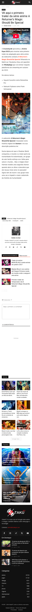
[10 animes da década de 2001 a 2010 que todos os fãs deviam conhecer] (6, 544)
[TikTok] (17, 247)
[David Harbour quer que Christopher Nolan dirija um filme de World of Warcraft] (8, 385)
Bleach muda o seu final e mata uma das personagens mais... (8, 433)
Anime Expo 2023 (7, 220)
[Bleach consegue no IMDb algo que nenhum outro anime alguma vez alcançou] (23, 405)
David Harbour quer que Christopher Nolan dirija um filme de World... (8, 393)
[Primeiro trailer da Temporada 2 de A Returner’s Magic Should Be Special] (6, 282)
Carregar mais (15, 439)
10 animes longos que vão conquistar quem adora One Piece (15, 479)
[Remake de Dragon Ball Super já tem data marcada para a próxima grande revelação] (16, 457)
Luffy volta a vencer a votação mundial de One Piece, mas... (23, 433)
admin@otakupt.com (14, 527)
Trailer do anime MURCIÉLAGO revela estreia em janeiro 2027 (21, 262)
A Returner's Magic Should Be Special (16, 218)
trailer (21, 220)
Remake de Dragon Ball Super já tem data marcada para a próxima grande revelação (16, 460)
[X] (21, 247)
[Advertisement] (16, 198)
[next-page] (6, 290)
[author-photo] (16, 235)
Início (3, 7)
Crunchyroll (15, 220)
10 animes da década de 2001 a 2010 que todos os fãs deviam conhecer (21, 543)
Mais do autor (23, 255)
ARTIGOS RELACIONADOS (10, 255)
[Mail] (14, 247)
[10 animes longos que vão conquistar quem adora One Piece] (16, 475)
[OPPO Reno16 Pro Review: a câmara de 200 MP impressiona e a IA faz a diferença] (6, 562)
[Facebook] (6, 247)
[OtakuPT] (16, 3)
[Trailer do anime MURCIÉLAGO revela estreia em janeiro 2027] (6, 262)
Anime (7, 7)
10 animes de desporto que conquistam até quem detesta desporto (20, 552)
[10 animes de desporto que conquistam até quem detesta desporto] (6, 553)
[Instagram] (10, 247)
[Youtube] (25, 247)
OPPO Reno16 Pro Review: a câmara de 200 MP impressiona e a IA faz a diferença (21, 561)
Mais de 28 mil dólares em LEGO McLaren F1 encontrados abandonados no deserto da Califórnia (14, 495)
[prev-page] (3, 290)
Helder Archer (7, 25)
